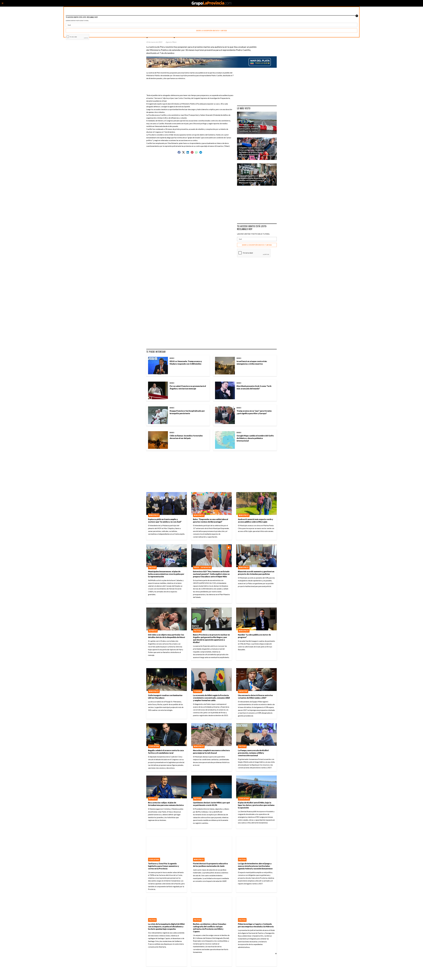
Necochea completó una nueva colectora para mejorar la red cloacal (211, 751)
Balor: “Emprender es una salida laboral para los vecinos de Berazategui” (210, 520)
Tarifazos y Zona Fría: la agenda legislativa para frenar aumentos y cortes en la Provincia (163, 866)
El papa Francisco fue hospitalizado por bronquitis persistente (187, 412)
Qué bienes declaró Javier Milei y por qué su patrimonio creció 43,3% (211, 803)
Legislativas (154, 746)
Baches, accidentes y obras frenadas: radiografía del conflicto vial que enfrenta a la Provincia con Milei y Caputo (209, 928)
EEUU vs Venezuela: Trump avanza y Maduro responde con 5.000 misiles (186, 362)
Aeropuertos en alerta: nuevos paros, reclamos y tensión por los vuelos (249, 128)
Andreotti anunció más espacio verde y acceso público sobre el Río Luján (255, 520)
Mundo (172, 358)
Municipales (154, 515)
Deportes (153, 631)
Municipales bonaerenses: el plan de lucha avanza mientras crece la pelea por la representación (166, 574)
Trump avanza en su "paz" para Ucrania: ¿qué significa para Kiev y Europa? (254, 412)
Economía (197, 691)
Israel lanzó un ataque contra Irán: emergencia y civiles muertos (252, 362)
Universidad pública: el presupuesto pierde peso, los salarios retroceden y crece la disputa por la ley (251, 179)
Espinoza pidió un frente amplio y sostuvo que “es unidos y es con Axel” (165, 520)
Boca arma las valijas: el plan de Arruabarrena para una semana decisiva (166, 803)
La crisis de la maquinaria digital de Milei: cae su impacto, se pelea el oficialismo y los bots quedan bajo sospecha (166, 926)
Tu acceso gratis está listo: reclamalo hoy (252, 227)
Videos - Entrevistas (202, 567)
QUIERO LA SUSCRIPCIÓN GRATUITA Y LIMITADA (257, 245)
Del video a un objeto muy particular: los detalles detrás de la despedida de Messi (166, 636)
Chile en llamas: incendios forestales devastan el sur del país (186, 436)
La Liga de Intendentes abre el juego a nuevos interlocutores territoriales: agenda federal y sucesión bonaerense (255, 866)
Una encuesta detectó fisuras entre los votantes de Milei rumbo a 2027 (255, 696)
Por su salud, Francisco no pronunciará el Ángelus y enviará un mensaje (188, 387)
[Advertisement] (190, 85)
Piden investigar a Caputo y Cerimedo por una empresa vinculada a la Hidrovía (256, 925)
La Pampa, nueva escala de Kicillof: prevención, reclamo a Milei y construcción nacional (253, 753)
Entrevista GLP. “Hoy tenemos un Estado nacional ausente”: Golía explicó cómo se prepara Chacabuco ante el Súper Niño (211, 574)
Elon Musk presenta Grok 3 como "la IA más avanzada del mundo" (254, 387)
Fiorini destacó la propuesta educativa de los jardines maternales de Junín (210, 864)
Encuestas (243, 691)
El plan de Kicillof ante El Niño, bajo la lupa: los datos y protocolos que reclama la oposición (256, 805)
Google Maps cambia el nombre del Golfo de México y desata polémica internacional (255, 438)
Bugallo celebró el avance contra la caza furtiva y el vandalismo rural (166, 751)
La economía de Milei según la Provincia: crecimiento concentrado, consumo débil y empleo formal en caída (211, 698)
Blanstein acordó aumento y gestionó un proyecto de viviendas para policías (256, 572)
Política (152, 567)
